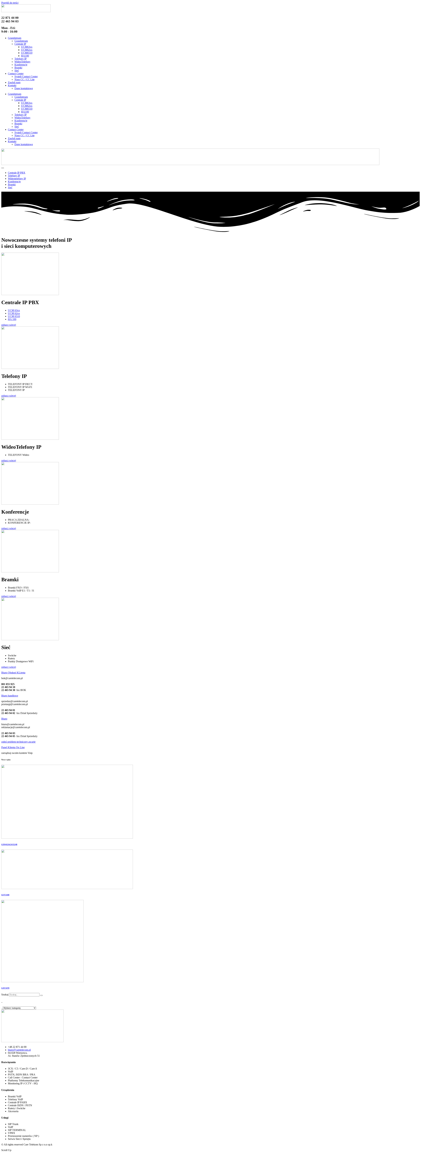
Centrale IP (20, 43)
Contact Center (16, 73)
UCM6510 (26, 52)
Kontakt (12, 85)
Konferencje (20, 64)
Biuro (4, 718)
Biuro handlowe (9, 695)
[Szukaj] (41, 995)
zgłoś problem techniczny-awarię (18, 741)
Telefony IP (20, 58)
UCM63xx (26, 46)
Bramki (18, 67)
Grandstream (14, 38)
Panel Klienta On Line (13, 747)
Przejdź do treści (9, 2)
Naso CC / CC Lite (24, 79)
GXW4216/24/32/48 (9, 844)
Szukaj (4, 994)
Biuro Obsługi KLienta (13, 672)
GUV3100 (5, 895)
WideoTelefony (22, 61)
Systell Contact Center (26, 76)
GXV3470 (5, 988)
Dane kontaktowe (23, 88)
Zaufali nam (14, 82)
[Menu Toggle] (2, 167)
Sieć (16, 70)
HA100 (25, 55)
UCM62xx (26, 49)
